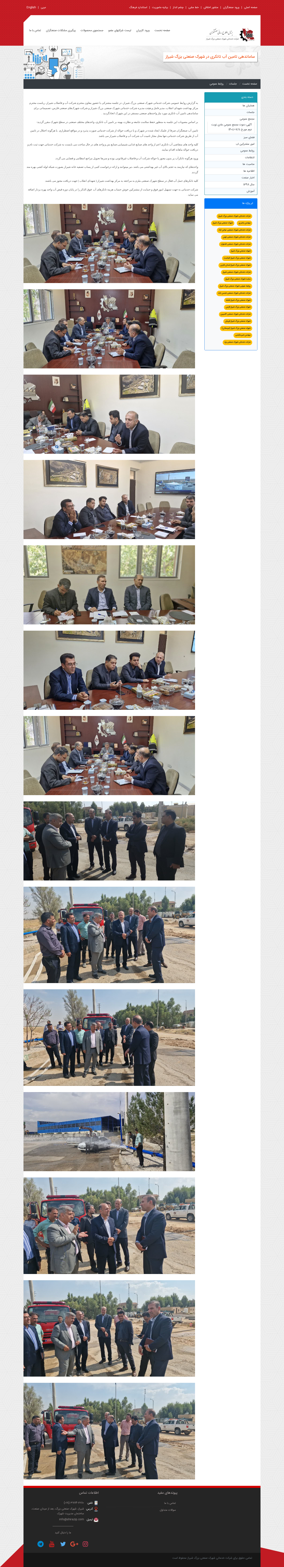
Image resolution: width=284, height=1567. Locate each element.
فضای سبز (249, 137)
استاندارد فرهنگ (138, 7)
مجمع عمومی (247, 119)
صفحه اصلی (250, 7)
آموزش (250, 191)
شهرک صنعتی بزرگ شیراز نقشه (238, 300)
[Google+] (74, 1544)
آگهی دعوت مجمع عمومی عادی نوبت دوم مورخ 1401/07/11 (231, 127)
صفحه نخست (162, 30)
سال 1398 (248, 184)
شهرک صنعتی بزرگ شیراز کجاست (237, 258)
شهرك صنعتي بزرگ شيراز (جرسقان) (236, 328)
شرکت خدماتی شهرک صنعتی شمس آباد (234, 293)
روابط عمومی (217, 84)
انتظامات (249, 157)
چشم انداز (178, 7)
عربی (43, 7)
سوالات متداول (168, 1510)
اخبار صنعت (248, 177)
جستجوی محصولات (92, 30)
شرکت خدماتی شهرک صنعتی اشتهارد (236, 244)
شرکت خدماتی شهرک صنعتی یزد (237, 342)
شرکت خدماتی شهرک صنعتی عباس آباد (235, 230)
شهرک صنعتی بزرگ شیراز (223, 223)
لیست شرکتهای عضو (119, 30)
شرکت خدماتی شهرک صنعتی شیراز (237, 272)
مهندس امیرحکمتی (243, 335)
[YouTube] (52, 1544)
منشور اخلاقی (211, 7)
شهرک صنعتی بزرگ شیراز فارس (238, 307)
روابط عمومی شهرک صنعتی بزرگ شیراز (235, 286)
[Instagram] (85, 1544)
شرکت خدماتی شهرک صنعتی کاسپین (236, 314)
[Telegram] (40, 1544)
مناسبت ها (248, 164)
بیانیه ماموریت (160, 7)
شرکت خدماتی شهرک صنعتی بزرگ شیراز (234, 216)
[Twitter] (63, 1544)
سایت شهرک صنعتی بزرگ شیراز (238, 279)
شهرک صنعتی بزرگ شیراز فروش (238, 321)
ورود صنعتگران (231, 7)
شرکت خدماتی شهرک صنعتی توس (237, 237)
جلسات (233, 84)
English (31, 7)
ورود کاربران (142, 30)
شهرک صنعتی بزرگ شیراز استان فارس (235, 265)
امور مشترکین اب (245, 144)
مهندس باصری (244, 223)
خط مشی (193, 7)
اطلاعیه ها (248, 171)
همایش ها (248, 105)
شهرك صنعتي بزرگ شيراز (241, 251)
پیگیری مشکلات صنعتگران (61, 30)
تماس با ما (35, 30)
